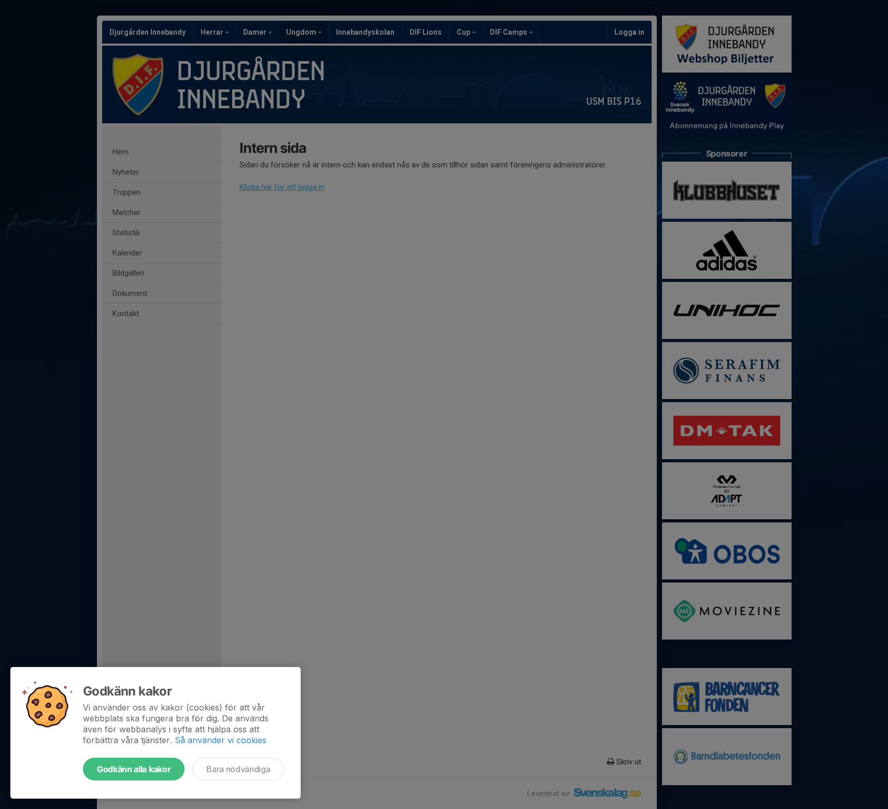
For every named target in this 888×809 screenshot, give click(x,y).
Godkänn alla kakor (134, 769)
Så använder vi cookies (220, 740)
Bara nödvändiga (238, 769)
